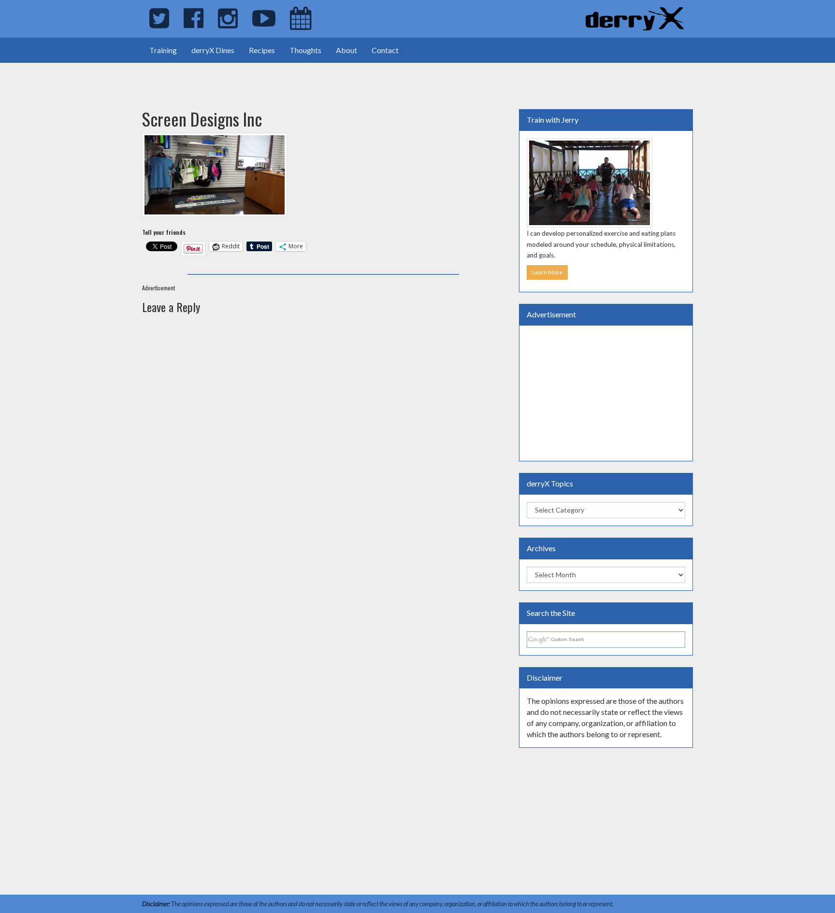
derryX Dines (212, 50)
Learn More (547, 272)
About (346, 50)
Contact (385, 50)
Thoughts (305, 50)
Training (163, 50)
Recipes (262, 50)
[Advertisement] (113, 77)
